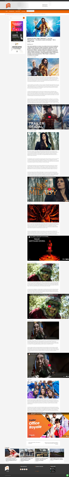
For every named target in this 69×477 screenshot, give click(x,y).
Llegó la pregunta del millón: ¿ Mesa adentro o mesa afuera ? (34, 443)
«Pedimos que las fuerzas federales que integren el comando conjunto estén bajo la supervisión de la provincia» (51, 443)
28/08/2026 (7, 461)
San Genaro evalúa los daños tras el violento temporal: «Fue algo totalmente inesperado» (26, 459)
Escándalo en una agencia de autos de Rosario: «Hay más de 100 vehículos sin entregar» (41, 459)
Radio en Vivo (18, 11)
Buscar (35, 11)
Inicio (7, 11)
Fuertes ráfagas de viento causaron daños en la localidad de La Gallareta (56, 459)
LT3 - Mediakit (37, 471)
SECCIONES (23, 11)
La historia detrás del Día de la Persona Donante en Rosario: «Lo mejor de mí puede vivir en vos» (11, 459)
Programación (11, 11)
